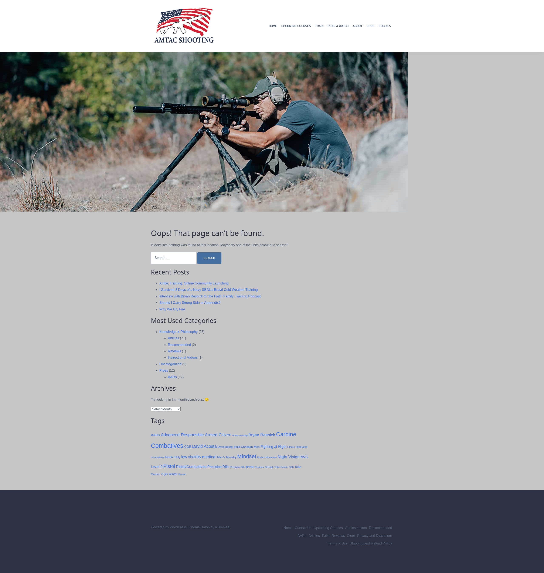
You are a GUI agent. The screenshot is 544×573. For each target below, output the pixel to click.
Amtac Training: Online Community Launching (194, 283)
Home (273, 26)
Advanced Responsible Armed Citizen (196, 434)
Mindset (246, 456)
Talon (205, 527)
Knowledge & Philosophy (178, 332)
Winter (173, 474)
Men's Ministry (227, 457)
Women (182, 474)
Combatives (167, 445)
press (250, 467)
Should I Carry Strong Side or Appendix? (190, 302)
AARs (172, 377)
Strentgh (269, 467)
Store (351, 535)
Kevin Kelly (172, 457)
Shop (370, 26)
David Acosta (204, 446)
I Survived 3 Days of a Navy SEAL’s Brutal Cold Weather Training (208, 289)
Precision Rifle (218, 467)
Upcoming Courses (296, 26)
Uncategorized (170, 364)
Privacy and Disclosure (374, 535)
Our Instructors (356, 528)
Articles (173, 338)
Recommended (179, 345)
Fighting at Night (273, 447)
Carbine (286, 434)
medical (209, 457)
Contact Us (303, 528)
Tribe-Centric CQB (284, 467)
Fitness (291, 447)
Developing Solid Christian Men (239, 446)
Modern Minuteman (267, 457)
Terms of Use (338, 543)
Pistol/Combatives (191, 467)
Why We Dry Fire (172, 309)
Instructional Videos (183, 357)
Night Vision (289, 457)
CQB (187, 446)
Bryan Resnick (261, 435)
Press (163, 370)
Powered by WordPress (169, 527)
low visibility (191, 457)
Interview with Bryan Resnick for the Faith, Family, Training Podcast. (210, 296)
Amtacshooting (240, 435)
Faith (326, 535)
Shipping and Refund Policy (371, 543)
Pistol (169, 466)
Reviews (174, 351)
